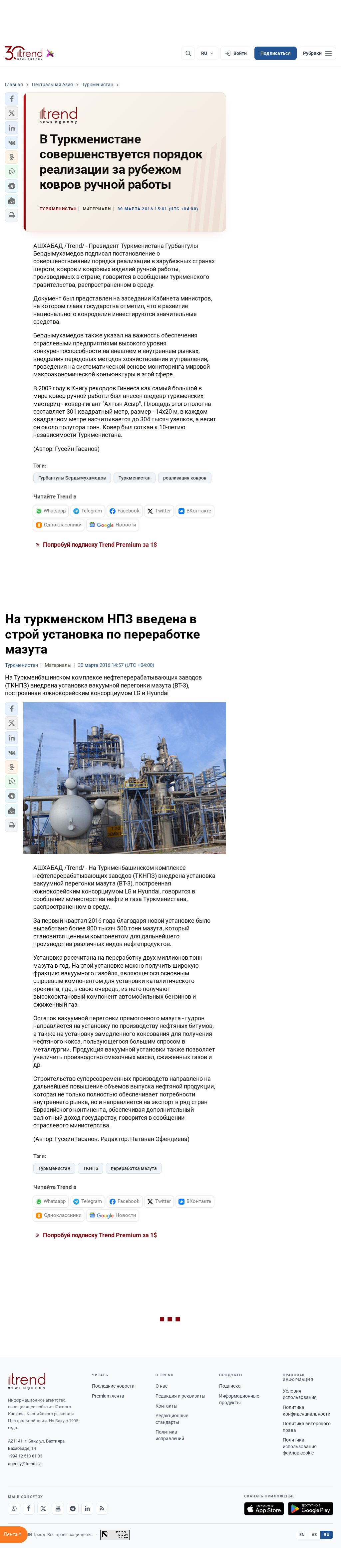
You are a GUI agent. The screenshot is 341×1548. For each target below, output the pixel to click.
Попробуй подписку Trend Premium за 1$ (99, 544)
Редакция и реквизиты (180, 1396)
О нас (162, 1386)
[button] (11, 99)
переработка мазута (134, 1168)
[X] (43, 1509)
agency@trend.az (24, 1463)
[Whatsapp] (14, 1509)
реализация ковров (184, 478)
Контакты (166, 1406)
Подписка (230, 1386)
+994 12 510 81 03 (25, 1455)
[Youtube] (58, 1509)
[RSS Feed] (102, 1509)
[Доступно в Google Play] (310, 1508)
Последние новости (113, 1386)
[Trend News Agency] (26, 1381)
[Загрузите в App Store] (264, 1508)
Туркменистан (135, 478)
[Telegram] (73, 1509)
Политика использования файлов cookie (300, 1446)
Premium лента (108, 1396)
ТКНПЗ (90, 1168)
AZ (314, 1534)
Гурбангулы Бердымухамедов (72, 478)
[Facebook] (29, 1509)
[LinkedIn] (87, 1509)
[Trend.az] (29, 53)
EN (302, 1534)
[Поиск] (188, 53)
